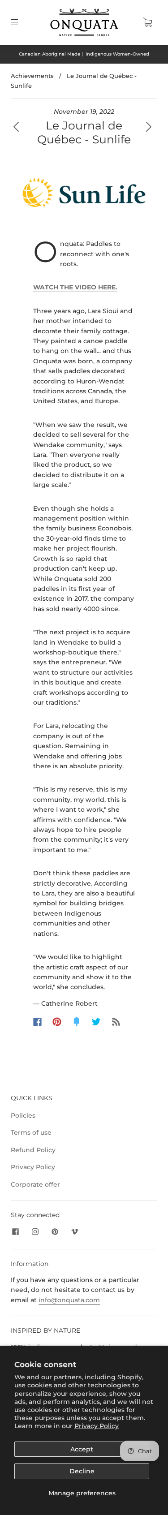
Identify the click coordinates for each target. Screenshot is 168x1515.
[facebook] (15, 1232)
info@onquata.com (69, 1300)
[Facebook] (37, 1022)
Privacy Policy (96, 1426)
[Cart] (147, 22)
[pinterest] (55, 1232)
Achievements (32, 75)
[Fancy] (76, 1022)
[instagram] (35, 1232)
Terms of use (31, 1132)
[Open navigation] (20, 22)
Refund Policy (33, 1150)
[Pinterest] (57, 1022)
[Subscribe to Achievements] (116, 1022)
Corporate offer (35, 1184)
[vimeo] (74, 1232)
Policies (23, 1115)
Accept (81, 1449)
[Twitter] (96, 1022)
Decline (82, 1471)
